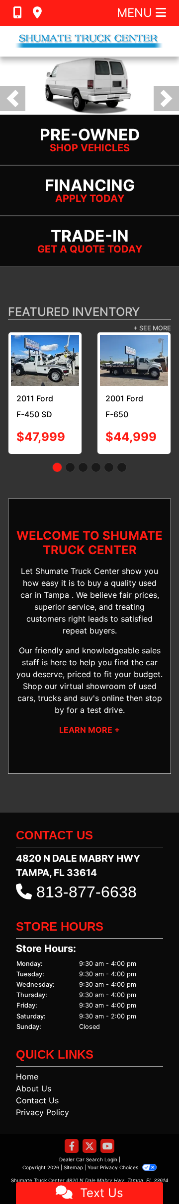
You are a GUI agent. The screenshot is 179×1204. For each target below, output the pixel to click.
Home (27, 1076)
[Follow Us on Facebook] (72, 1146)
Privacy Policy (42, 1112)
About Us (33, 1088)
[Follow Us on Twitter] (89, 1146)
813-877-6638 (86, 892)
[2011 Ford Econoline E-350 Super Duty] (123, 357)
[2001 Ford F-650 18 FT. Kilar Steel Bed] (48, 360)
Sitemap (73, 1167)
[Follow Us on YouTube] (107, 1146)
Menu (136, 12)
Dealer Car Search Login (88, 1159)
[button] (12, 98)
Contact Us (37, 1100)
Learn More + (89, 730)
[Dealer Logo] (89, 41)
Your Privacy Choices (114, 1167)
